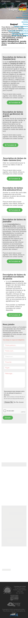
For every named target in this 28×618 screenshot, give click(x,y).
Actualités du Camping (20, 35)
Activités (25, 22)
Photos (25, 24)
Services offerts (22, 18)
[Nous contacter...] (7, 590)
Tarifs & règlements (21, 26)
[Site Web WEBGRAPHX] (14, 615)
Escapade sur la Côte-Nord (18, 31)
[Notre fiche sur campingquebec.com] (14, 604)
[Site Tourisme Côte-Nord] (14, 598)
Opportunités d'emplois (20, 33)
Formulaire (14, 102)
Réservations (23, 29)
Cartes (25, 20)
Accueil (25, 13)
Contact (25, 15)
